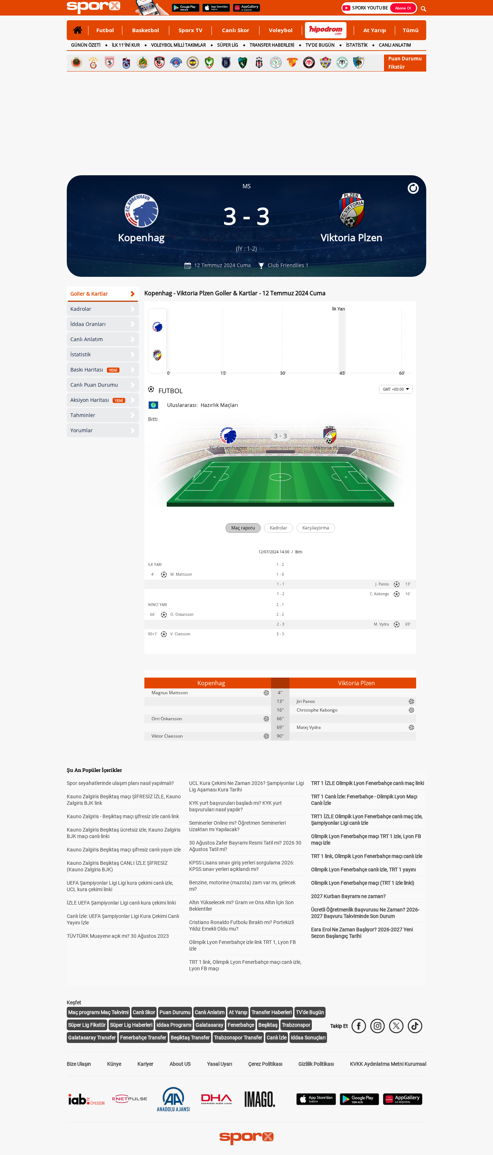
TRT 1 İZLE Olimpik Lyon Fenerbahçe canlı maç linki (367, 783)
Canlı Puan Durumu (94, 384)
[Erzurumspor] (359, 62)
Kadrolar (80, 308)
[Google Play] (359, 1103)
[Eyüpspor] (325, 62)
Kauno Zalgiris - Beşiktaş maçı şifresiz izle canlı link (123, 816)
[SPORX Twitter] (396, 1026)
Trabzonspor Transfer (238, 1037)
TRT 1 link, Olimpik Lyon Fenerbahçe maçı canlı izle (366, 856)
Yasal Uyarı (219, 1064)
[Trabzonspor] (126, 62)
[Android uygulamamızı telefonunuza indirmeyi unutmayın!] (183, 11)
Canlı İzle (277, 1037)
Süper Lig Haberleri (131, 1025)
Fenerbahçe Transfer (143, 1037)
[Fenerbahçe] (193, 62)
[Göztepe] (292, 62)
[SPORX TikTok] (415, 1026)
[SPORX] (246, 1138)
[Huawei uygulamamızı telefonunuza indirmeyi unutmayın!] (244, 11)
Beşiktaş (268, 1025)
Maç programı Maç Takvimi (98, 1012)
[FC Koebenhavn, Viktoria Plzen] (157, 340)
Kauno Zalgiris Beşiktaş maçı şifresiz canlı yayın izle (124, 850)
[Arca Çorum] (309, 62)
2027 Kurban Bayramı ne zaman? (348, 896)
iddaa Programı (174, 1025)
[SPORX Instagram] (377, 1026)
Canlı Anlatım (86, 339)
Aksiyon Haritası (96, 399)
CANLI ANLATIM (395, 45)
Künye (114, 1064)
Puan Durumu (405, 58)
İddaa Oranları (88, 324)
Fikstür (396, 67)
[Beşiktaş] (259, 62)
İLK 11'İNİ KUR (126, 45)
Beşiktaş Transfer (190, 1037)
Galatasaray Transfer (92, 1037)
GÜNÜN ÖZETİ (85, 45)
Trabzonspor (296, 1025)
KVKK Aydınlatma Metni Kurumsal (388, 1064)
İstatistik (80, 354)
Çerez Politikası (265, 1064)
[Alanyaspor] (143, 62)
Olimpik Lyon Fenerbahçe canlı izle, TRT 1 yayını (363, 869)
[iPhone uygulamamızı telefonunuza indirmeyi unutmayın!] (213, 11)
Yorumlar (81, 430)
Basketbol (145, 30)
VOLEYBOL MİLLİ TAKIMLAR (178, 45)
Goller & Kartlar (89, 293)
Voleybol (281, 30)
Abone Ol (403, 7)
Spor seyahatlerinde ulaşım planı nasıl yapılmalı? (120, 783)
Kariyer (145, 1064)
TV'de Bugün (310, 1012)
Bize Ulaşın (79, 1064)
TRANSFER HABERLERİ (272, 45)
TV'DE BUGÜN (320, 45)
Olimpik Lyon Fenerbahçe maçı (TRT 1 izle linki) (362, 883)
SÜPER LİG (227, 45)
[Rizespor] (276, 62)
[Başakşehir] (226, 62)
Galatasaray (209, 1025)
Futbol (105, 30)
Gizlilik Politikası (316, 1064)
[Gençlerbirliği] (76, 62)
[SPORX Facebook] (359, 1026)
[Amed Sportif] (209, 62)
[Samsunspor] (110, 62)
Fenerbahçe (241, 1025)
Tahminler (82, 415)
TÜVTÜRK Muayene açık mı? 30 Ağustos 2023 (118, 936)
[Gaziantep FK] (159, 62)
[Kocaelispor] (242, 62)
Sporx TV (190, 30)
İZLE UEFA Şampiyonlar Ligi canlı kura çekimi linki (121, 903)
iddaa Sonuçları (308, 1037)
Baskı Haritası (93, 369)
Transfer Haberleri (272, 1012)
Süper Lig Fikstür (87, 1025)
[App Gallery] (403, 1103)
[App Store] (316, 1103)
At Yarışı (374, 30)
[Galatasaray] (93, 62)
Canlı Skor (235, 30)
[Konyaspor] (342, 62)
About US (180, 1064)
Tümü (411, 30)
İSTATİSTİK (356, 45)
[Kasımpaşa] (176, 62)
